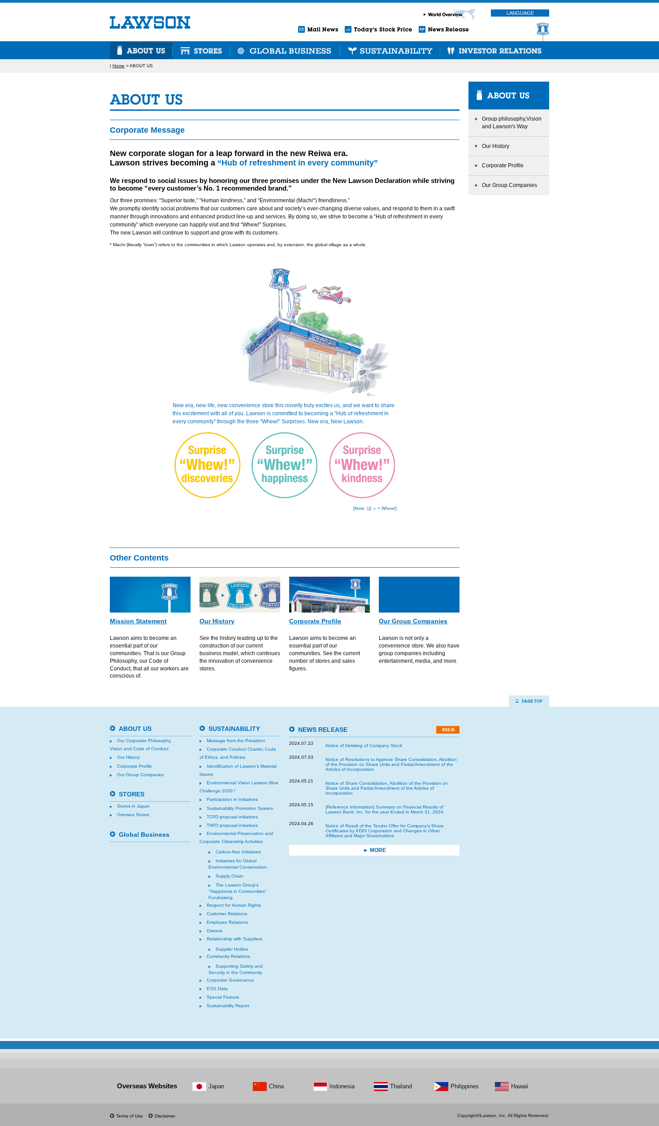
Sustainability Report (228, 1005)
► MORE (374, 850)
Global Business (144, 834)
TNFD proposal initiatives (232, 825)
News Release (443, 29)
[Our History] (239, 595)
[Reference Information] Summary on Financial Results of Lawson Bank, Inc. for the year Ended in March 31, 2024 (384, 809)
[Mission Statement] (150, 595)
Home (119, 65)
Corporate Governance (230, 980)
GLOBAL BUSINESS (285, 50)
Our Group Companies (413, 621)
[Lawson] (150, 22)
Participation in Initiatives (232, 799)
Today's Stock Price (378, 29)
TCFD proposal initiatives (232, 816)
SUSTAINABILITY (390, 50)
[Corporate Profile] (329, 595)
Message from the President (236, 740)
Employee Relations (227, 922)
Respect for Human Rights (234, 905)
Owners (214, 930)
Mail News (318, 29)
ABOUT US (141, 50)
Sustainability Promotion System (240, 808)
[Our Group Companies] (419, 595)
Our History (216, 621)
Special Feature (223, 997)
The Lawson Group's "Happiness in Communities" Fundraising (237, 891)
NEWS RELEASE (322, 729)
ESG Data (217, 988)
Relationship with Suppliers (234, 938)
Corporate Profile (315, 621)
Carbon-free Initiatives (238, 851)
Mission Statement (138, 621)
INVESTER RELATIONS (493, 50)
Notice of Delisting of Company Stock (363, 745)
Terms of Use (129, 1116)
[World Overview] (453, 15)
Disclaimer (165, 1116)
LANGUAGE (520, 13)
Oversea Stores (133, 814)
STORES (201, 50)
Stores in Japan (133, 806)
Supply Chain (229, 876)
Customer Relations (227, 913)
